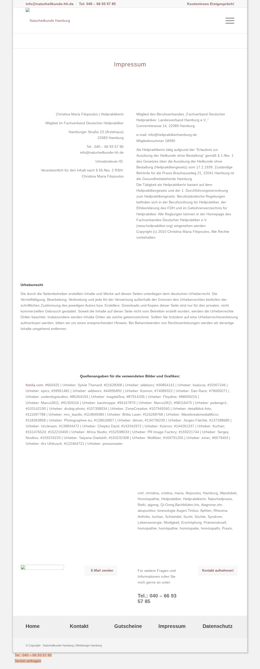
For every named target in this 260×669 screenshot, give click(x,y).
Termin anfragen (28, 661)
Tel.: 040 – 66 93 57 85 (33, 655)
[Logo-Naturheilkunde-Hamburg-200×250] (48, 20)
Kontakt (79, 626)
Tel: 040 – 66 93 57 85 (97, 4)
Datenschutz (218, 626)
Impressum (172, 626)
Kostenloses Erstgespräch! (210, 4)
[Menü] (228, 20)
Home (33, 626)
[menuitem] (51, 4)
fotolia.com (34, 385)
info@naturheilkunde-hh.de (50, 4)
